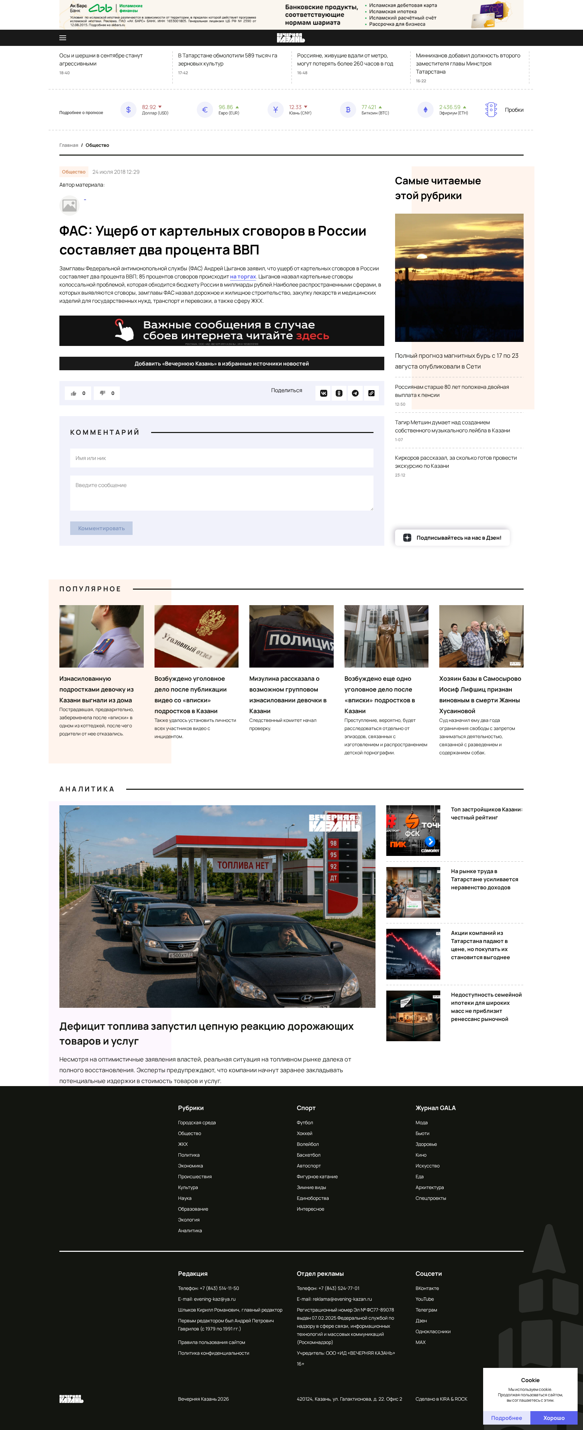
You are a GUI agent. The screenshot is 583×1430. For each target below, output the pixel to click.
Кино (421, 1155)
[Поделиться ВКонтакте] (322, 393)
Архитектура (430, 1187)
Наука (185, 1198)
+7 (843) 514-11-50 (219, 1288)
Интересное (310, 1209)
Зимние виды (311, 1187)
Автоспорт (309, 1165)
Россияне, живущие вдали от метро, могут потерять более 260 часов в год (345, 59)
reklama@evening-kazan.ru (342, 1299)
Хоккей (304, 1133)
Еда (420, 1176)
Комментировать (101, 528)
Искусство (428, 1165)
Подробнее (506, 1418)
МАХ (420, 1342)
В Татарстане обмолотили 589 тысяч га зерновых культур (227, 59)
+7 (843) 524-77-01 (338, 1288)
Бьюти (422, 1133)
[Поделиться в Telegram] (355, 393)
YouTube (425, 1299)
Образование (193, 1209)
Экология (189, 1219)
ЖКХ (183, 1144)
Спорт (306, 1108)
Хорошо (554, 1418)
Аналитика (87, 788)
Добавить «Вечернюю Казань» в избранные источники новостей (222, 363)
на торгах (243, 276)
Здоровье (426, 1144)
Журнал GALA (436, 1108)
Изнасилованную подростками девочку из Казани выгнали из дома (96, 689)
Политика (189, 1155)
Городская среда (197, 1122)
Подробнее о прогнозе (81, 112)
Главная (68, 145)
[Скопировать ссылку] (371, 393)
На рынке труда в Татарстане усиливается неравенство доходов (484, 879)
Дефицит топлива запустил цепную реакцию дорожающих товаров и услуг (206, 1033)
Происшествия (195, 1176)
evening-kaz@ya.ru (214, 1299)
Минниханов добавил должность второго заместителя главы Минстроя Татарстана (468, 63)
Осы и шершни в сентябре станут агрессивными (101, 59)
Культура (188, 1187)
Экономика (190, 1165)
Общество (97, 145)
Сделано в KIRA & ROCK (441, 1399)
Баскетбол (309, 1155)
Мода (422, 1122)
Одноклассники (433, 1331)
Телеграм (426, 1309)
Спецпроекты (431, 1198)
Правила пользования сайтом (211, 1342)
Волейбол (308, 1144)
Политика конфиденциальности (213, 1353)
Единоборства (313, 1198)
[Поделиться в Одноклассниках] (339, 393)
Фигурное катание (317, 1176)
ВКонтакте (427, 1288)
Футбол (305, 1122)
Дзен (421, 1320)
